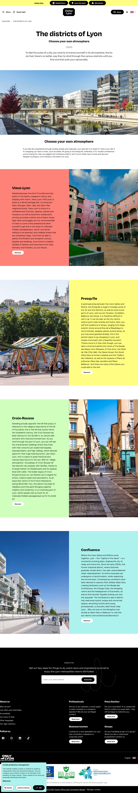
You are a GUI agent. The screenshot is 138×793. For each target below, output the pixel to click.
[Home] (69, 12)
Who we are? (5, 707)
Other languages (6, 720)
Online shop (38, 3)
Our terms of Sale (7, 717)
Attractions (99, 3)
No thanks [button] (8, 788)
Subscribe (88, 680)
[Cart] (127, 12)
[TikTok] (28, 738)
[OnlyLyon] (7, 757)
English (128, 758)
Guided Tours (60, 3)
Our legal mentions (7, 724)
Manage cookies (93, 789)
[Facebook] (3, 738)
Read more (76, 719)
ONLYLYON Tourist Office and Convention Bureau (65, 789)
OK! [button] (40, 788)
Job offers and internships (10, 710)
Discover (6, 21)
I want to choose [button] (23, 788)
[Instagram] (11, 738)
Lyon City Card (80, 3)
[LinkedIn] (20, 738)
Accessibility (5, 713)
